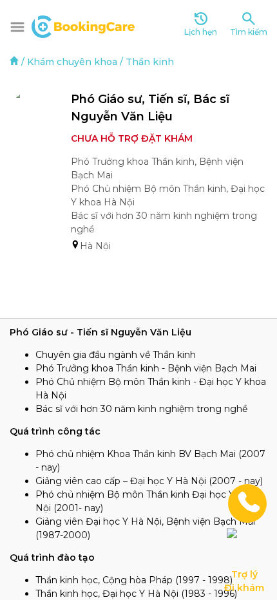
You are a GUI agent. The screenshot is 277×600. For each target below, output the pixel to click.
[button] (17, 27)
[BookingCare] (83, 25)
